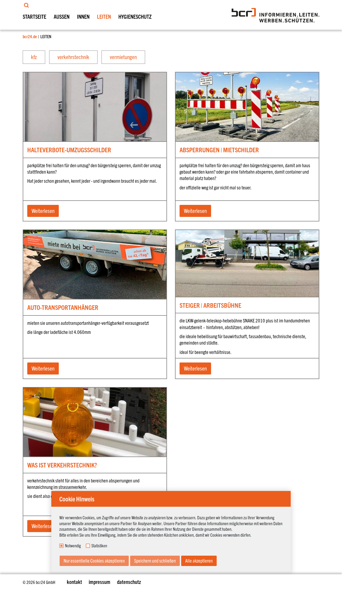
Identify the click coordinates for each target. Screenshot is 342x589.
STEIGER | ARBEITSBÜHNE (210, 305)
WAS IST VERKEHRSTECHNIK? (62, 465)
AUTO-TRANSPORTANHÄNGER (62, 307)
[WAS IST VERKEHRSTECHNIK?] (94, 407)
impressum (99, 581)
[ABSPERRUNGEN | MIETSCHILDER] (247, 87)
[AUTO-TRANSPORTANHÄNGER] (94, 244)
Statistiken (99, 545)
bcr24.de (30, 36)
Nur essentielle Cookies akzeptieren (94, 560)
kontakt (74, 581)
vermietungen (123, 56)
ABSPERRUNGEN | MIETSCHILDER (219, 150)
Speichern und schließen (155, 560)
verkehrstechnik (73, 56)
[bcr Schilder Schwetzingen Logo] (275, 15)
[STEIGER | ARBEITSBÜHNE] (247, 251)
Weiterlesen (43, 210)
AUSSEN (61, 16)
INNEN (83, 16)
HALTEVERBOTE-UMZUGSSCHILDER (69, 150)
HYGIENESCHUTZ (134, 16)
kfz (34, 56)
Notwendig (73, 545)
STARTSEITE (34, 16)
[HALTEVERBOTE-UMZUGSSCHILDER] (94, 87)
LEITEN (104, 16)
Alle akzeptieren (199, 560)
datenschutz (129, 581)
